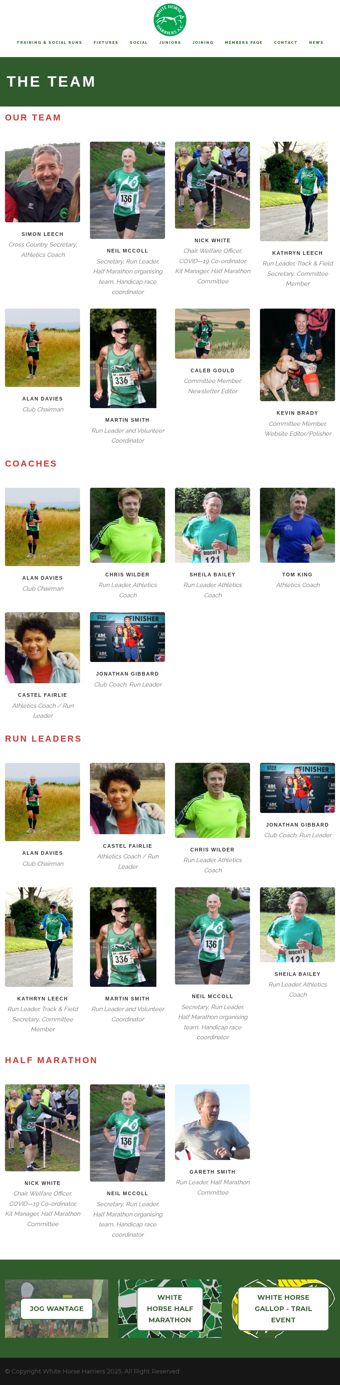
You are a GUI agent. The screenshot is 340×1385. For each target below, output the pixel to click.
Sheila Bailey (213, 574)
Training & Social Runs (49, 42)
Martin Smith (127, 420)
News (316, 42)
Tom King (297, 574)
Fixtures (106, 42)
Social (139, 42)
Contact (286, 42)
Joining (203, 42)
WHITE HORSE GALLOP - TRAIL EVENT (283, 1308)
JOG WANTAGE (57, 1309)
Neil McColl (127, 251)
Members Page (244, 42)
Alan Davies (42, 398)
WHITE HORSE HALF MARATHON (170, 1308)
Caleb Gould (213, 370)
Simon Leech (43, 234)
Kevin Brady (297, 413)
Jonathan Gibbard (127, 674)
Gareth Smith (213, 1172)
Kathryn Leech (297, 253)
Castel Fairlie (42, 695)
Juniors (170, 42)
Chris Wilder (127, 574)
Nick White (213, 240)
